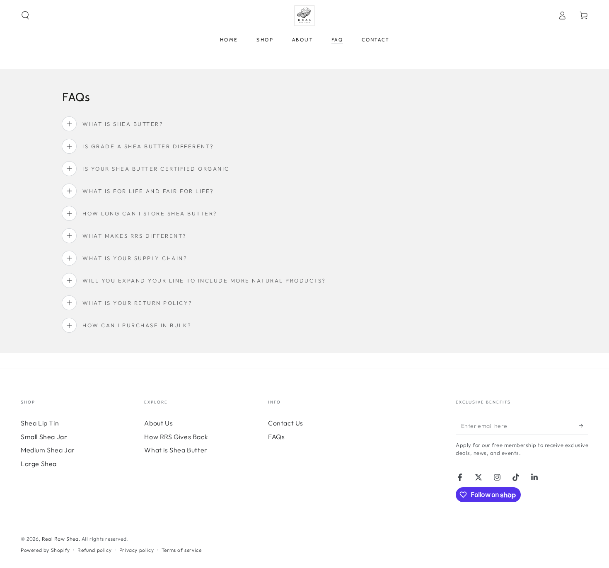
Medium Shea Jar (48, 450)
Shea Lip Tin (40, 423)
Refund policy (94, 550)
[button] (25, 15)
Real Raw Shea (60, 539)
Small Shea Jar (44, 437)
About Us (158, 423)
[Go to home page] (304, 15)
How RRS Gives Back (176, 437)
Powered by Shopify (45, 550)
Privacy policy (136, 550)
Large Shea (39, 463)
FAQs (276, 437)
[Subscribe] (583, 425)
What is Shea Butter (175, 450)
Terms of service (182, 550)
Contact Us (285, 423)
